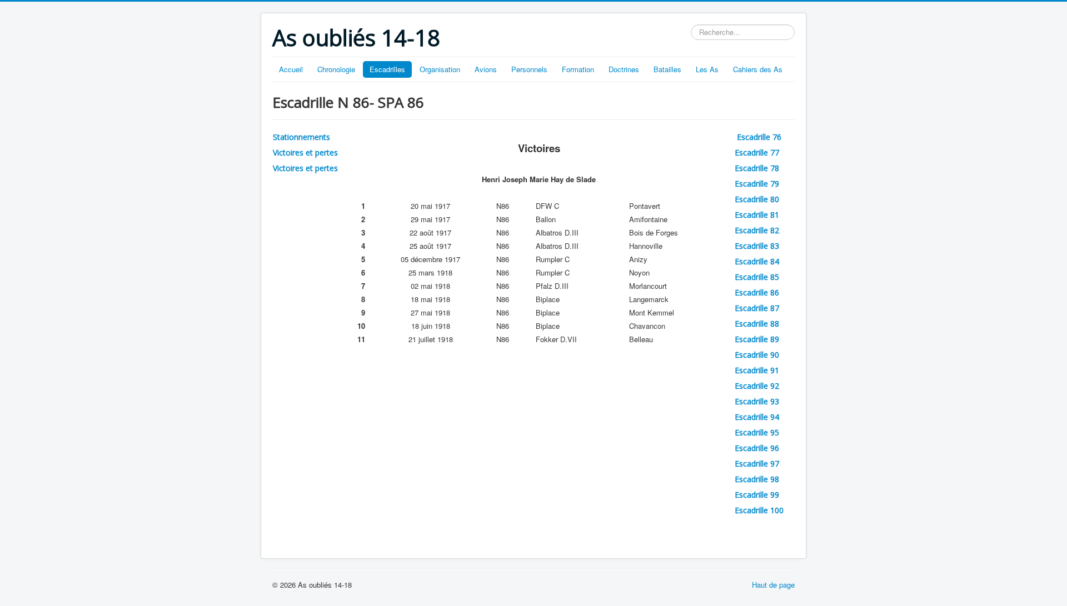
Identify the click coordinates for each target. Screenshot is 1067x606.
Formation (578, 69)
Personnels (529, 69)
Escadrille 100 (759, 510)
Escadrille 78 (757, 168)
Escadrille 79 (757, 183)
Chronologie (336, 69)
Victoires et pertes (305, 152)
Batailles (667, 69)
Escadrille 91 (757, 370)
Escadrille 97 (757, 463)
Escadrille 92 (757, 385)
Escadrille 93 (757, 401)
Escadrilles (387, 69)
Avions (486, 69)
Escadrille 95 (757, 432)
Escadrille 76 (760, 137)
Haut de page (773, 584)
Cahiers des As (757, 69)
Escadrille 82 (757, 230)
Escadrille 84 (757, 261)
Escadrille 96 (757, 448)
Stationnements (301, 137)
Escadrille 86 (757, 292)
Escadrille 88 (757, 323)
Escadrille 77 (757, 152)
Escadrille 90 (757, 354)
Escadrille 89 (757, 339)
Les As (707, 69)
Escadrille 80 (757, 199)
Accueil (291, 69)
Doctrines (624, 69)
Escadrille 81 (757, 214)
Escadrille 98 (757, 479)
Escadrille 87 (757, 308)
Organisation (440, 69)
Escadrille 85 (757, 277)
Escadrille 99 (757, 494)
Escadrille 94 (757, 417)
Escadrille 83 (757, 246)
